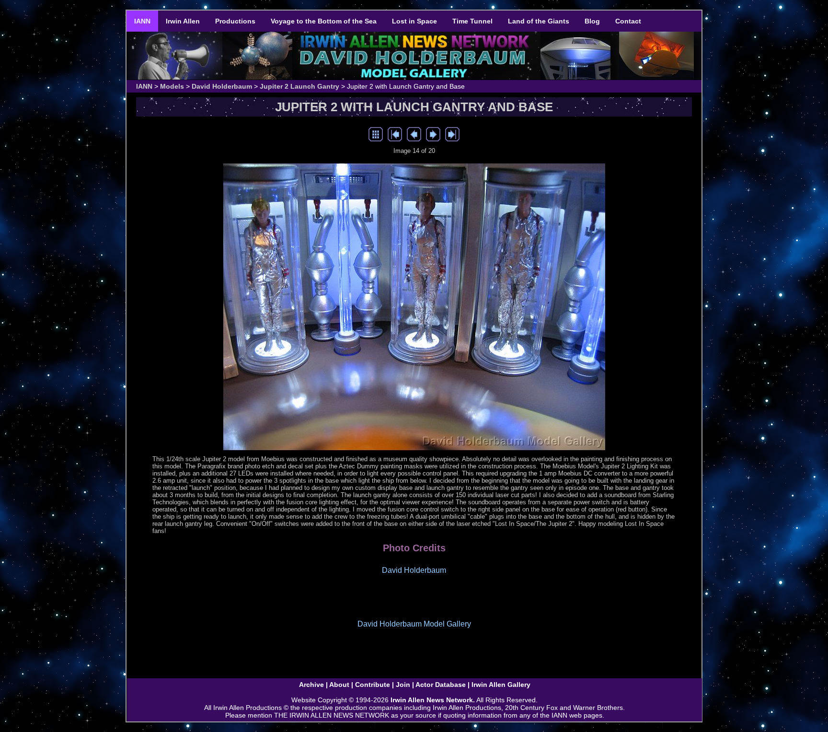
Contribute (372, 684)
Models (172, 86)
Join (403, 684)
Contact (628, 21)
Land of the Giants (538, 21)
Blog (592, 21)
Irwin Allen (183, 21)
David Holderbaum (222, 86)
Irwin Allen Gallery (501, 684)
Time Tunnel (472, 21)
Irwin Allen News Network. (433, 700)
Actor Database (440, 684)
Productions (235, 21)
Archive (311, 684)
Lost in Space (414, 21)
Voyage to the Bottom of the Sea (324, 21)
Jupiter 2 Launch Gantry (299, 86)
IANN (142, 21)
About (339, 684)
